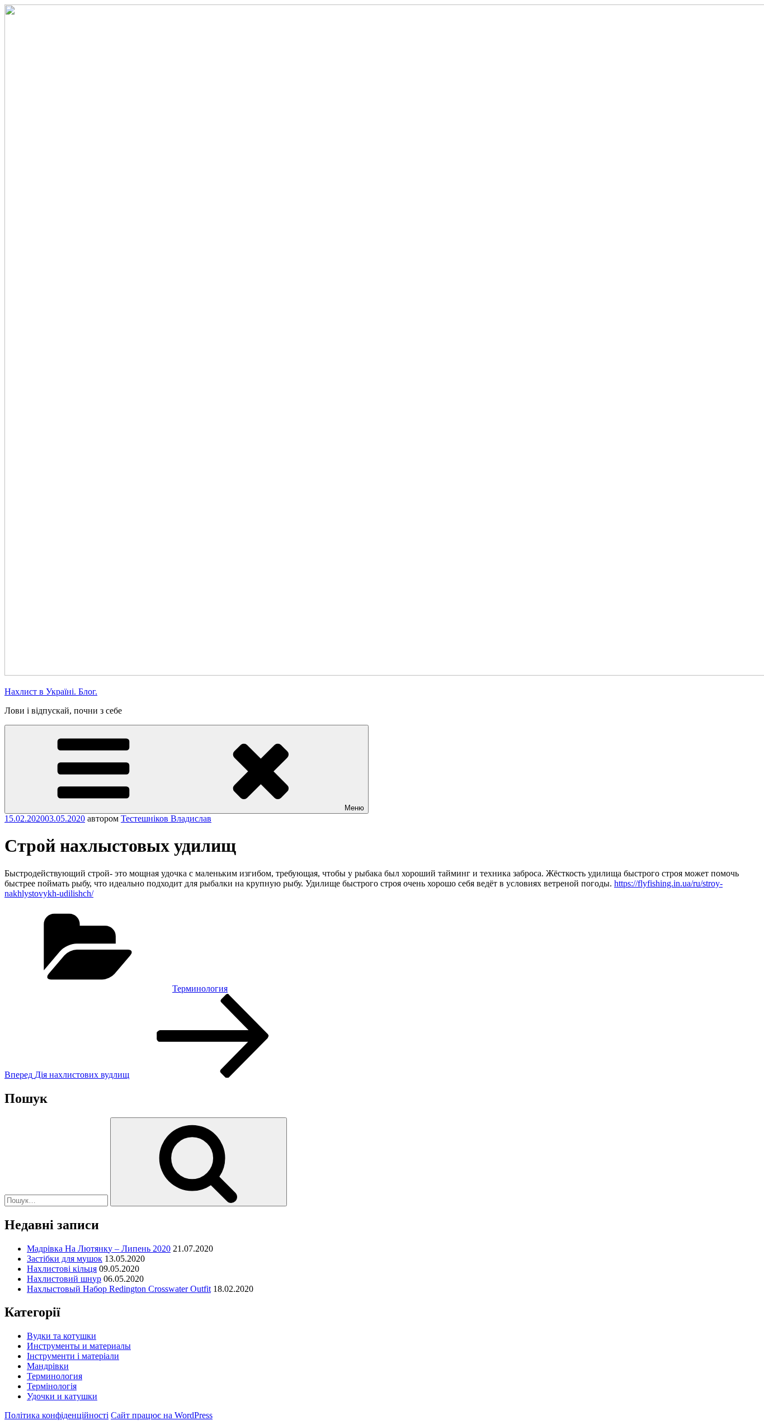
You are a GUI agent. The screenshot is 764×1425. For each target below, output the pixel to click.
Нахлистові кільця (62, 1268)
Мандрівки (48, 1366)
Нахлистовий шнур (64, 1279)
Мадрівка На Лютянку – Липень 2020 (99, 1248)
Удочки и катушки (62, 1396)
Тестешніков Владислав (166, 818)
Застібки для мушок (64, 1258)
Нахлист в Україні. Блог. (50, 691)
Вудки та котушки (61, 1336)
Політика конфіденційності (56, 1415)
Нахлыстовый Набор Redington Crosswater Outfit (119, 1289)
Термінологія (52, 1386)
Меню (354, 808)
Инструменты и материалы (79, 1346)
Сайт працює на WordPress (162, 1415)
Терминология (200, 988)
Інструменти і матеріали (73, 1356)
